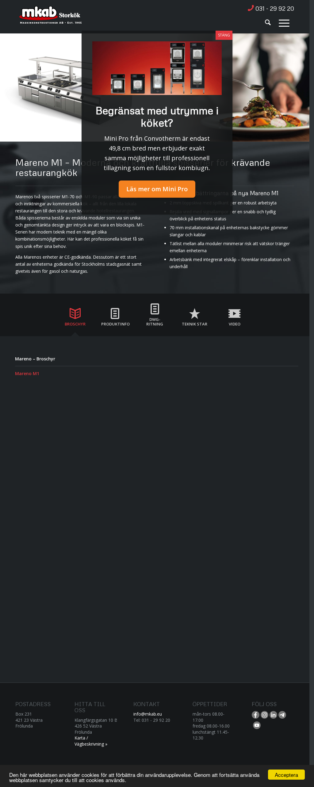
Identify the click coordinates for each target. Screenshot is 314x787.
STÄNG (224, 35)
